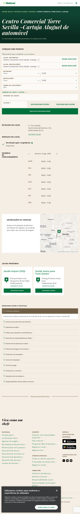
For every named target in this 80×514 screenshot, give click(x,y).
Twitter (67, 460)
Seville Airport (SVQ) (14, 271)
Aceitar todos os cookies (46, 507)
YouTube (71, 460)
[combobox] (21, 73)
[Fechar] (57, 490)
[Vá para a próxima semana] (56, 154)
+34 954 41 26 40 (34, 134)
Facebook (63, 460)
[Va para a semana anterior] (29, 154)
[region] (31, 499)
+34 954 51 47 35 (16, 286)
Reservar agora (17, 290)
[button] (65, 3)
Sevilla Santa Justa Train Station (45, 272)
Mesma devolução (69, 59)
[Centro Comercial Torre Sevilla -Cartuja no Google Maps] (59, 233)
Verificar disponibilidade (40, 111)
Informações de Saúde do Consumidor (62, 498)
